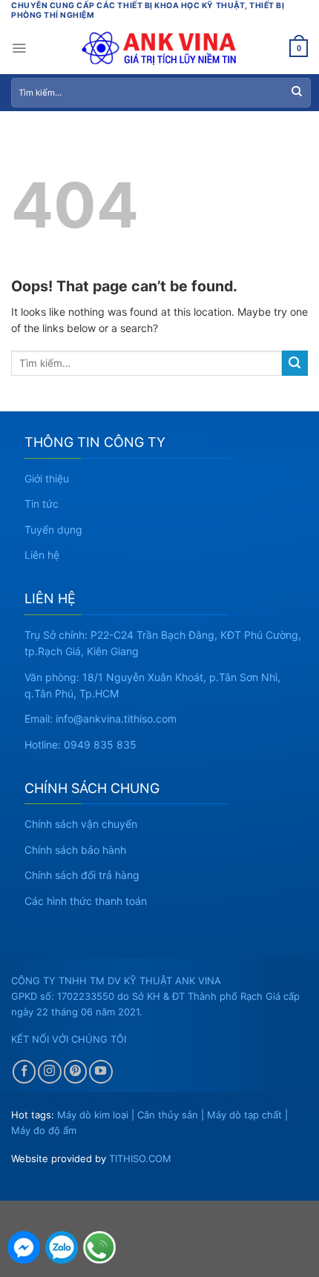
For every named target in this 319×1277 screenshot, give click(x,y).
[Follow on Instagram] (50, 1072)
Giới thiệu (46, 478)
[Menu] (19, 48)
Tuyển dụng (53, 529)
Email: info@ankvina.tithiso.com (100, 718)
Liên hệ (41, 554)
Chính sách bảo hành (75, 849)
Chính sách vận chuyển (80, 823)
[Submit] (297, 93)
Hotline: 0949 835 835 (80, 744)
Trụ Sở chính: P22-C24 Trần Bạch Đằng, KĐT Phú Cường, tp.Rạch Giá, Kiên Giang (162, 642)
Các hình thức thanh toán (85, 901)
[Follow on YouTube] (101, 1072)
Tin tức (41, 503)
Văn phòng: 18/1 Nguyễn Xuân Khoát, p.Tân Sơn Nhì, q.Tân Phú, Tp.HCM (152, 685)
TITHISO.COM (140, 1158)
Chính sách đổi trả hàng (81, 875)
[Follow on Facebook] (24, 1072)
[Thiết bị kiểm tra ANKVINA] (160, 48)
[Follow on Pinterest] (76, 1072)
